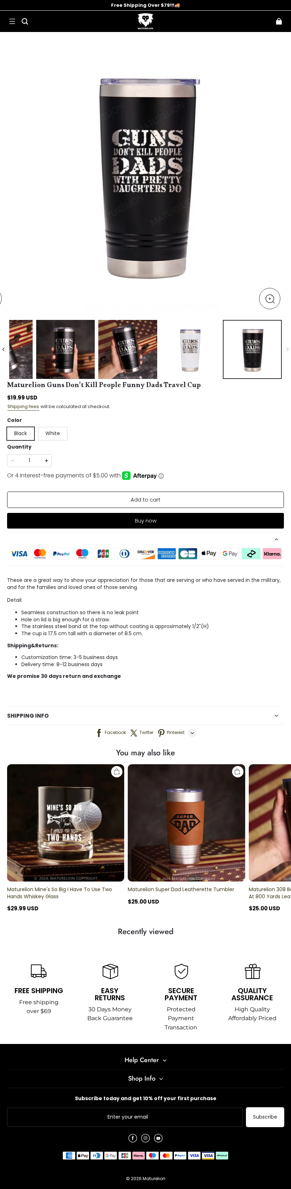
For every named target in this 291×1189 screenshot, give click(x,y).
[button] (12, 21)
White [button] (52, 433)
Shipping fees (23, 406)
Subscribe (265, 1116)
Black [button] (20, 433)
